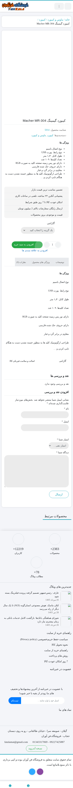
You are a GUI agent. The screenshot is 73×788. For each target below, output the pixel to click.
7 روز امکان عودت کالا (56, 661)
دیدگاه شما (62, 452)
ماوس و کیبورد (55, 19)
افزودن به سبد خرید (24, 244)
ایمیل (65, 421)
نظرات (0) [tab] (21, 262)
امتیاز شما (63, 439)
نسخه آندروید (35, 748)
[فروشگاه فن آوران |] (15, 6)
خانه (67, 19)
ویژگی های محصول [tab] (41, 262)
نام (66, 408)
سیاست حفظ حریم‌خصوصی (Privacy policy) (44, 639)
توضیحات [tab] (60, 262)
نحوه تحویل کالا (60, 644)
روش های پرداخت (58, 655)
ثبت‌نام (14, 700)
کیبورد (42, 19)
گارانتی (51, 223)
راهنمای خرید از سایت (56, 650)
